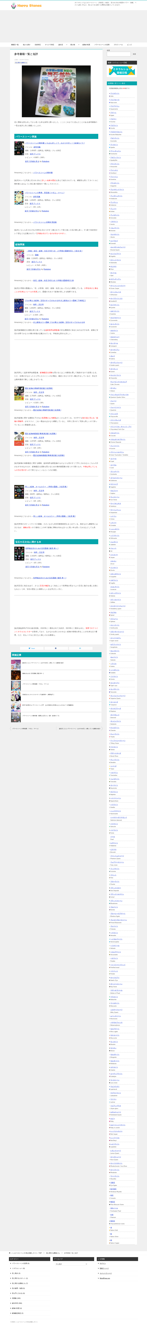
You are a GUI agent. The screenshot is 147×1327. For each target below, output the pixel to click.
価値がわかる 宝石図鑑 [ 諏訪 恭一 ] (33, 673)
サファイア (114, 484)
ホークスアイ (114, 977)
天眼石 (112, 1182)
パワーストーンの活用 (101, 45)
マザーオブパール (116, 990)
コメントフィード (106, 1273)
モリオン (113, 1048)
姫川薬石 (113, 1189)
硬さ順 (72, 45)
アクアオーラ (114, 100)
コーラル (113, 465)
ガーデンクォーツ (116, 362)
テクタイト (114, 747)
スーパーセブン (115, 638)
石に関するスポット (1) (20, 1278)
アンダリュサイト (116, 196)
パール (112, 836)
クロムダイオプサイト (117, 439)
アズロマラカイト (116, 132)
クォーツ (113, 401)
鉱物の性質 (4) (17, 1308)
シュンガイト (114, 529)
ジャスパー (114, 555)
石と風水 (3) (16, 1273)
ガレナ (112, 356)
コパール (113, 458)
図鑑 (37, 255)
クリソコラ (114, 414)
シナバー (113, 523)
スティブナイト (115, 593)
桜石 (111, 1195)
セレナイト (114, 657)
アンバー (113, 209)
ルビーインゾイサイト (117, 1125)
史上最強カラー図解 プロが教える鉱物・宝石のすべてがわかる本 (59, 322)
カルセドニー (114, 337)
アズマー (113, 119)
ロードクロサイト (116, 1163)
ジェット (113, 548)
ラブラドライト (115, 1093)
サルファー (114, 490)
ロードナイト (114, 1170)
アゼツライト (114, 138)
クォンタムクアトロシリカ (119, 394)
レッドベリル (114, 1138)
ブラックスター (115, 888)
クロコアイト (114, 433)
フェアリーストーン (117, 862)
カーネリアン (114, 350)
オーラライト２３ (116, 298)
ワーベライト (114, 1176)
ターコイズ (114, 702)
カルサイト (114, 330)
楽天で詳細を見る (32, 161)
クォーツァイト (115, 407)
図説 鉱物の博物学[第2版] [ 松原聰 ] (39, 388)
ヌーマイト (114, 785)
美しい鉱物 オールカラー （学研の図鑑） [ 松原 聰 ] (46, 487)
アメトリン (114, 177)
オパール (113, 273)
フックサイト (114, 868)
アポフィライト (115, 157)
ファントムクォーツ (117, 856)
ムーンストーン (115, 1016)
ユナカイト (114, 1067)
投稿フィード (104, 1268)
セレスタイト (114, 651)
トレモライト (114, 779)
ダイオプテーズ (115, 708)
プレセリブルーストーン (118, 920)
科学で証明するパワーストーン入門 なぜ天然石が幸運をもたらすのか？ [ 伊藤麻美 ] (48, 705)
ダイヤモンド (114, 715)
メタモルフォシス (116, 1022)
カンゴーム (114, 343)
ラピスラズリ (114, 1086)
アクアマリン (114, 106)
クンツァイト (114, 446)
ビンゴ (129, 45)
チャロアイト (114, 728)
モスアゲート (114, 1029)
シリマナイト (114, 535)
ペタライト (114, 958)
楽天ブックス (35, 154)
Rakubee (45, 161)
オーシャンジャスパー (117, 285)
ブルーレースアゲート (117, 913)
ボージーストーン (116, 984)
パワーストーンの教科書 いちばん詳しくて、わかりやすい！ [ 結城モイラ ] (54, 143)
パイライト (114, 830)
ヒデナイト (114, 843)
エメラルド (114, 241)
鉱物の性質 (86, 45)
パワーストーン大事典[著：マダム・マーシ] (35, 684)
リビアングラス (115, 1106)
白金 (111, 1214)
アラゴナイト (114, 183)
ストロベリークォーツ (117, 606)
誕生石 (60, 45)
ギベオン (113, 388)
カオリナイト (114, 311)
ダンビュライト (115, 721)
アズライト (114, 125)
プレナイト (114, 926)
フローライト (114, 881)
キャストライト (115, 375)
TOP (26, 1253)
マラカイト (114, 997)
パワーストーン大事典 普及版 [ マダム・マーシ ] (44, 193)
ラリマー (113, 1099)
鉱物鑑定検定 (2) (17, 1313)
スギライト (114, 580)
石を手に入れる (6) (18, 1293)
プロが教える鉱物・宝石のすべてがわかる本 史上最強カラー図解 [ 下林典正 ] (55, 300)
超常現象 (37, 147)
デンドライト (114, 760)
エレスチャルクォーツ (117, 247)
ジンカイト (114, 567)
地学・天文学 (38, 304)
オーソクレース (115, 292)
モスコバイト (114, 1035)
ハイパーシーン (115, 798)
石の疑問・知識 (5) (18, 1288)
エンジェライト (115, 253)
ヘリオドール (114, 945)
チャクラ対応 (49, 45)
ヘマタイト (114, 933)
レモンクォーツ (115, 1150)
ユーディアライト (116, 1074)
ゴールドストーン (116, 478)
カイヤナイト (114, 305)
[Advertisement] (73, 26)
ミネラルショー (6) (18, 1268)
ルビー (112, 1118)
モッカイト (114, 1041)
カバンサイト (114, 324)
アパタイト (114, 144)
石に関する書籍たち (21, 62)
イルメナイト (114, 228)
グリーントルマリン (117, 452)
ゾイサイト (114, 676)
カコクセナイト (115, 317)
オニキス (113, 266)
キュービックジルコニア (118, 382)
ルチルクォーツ (115, 1112)
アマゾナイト (114, 164)
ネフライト (114, 792)
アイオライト (114, 93)
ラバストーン (114, 1080)
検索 (108, 50)
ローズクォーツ (115, 1157)
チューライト (114, 734)
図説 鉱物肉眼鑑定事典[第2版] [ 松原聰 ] (40, 434)
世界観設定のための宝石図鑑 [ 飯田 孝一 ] (41, 548)
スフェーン (114, 619)
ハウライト (114, 804)
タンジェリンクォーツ (117, 696)
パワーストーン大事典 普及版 (45, 222)
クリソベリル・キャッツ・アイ (121, 426)
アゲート (113, 112)
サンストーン (114, 497)
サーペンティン (115, 510)
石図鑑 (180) (16, 1298)
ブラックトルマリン (117, 894)
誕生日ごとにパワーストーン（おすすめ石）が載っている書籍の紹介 (43, 663)
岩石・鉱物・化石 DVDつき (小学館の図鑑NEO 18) (53, 280)
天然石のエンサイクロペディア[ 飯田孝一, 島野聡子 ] (38, 694)
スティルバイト (115, 599)
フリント (113, 875)
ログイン (103, 1263)
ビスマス (113, 849)
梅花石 (112, 1202)
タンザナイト (114, 689)
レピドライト (114, 1144)
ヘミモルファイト (116, 939)
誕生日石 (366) (17, 1303)
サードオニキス (115, 503)
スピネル (113, 612)
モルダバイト (114, 1061)
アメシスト (114, 170)
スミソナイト (114, 625)
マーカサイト (114, 1003)
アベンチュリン (115, 151)
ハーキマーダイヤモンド (118, 817)
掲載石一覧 (15, 45)
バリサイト (114, 824)
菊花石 (112, 1221)
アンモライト (114, 215)
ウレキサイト (114, 234)
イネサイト (114, 221)
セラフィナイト (115, 644)
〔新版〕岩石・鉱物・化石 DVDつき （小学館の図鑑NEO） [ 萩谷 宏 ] (54, 251)
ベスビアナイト (115, 952)
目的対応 (38, 45)
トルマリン (114, 772)
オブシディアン (115, 279)
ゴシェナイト (114, 471)
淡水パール (114, 1208)
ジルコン (113, 561)
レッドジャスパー (116, 1131)
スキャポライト (115, 574)
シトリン (113, 516)
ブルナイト (114, 907)
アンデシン (114, 202)
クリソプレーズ (115, 420)
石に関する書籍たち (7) (20, 1283)
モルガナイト (114, 1054)
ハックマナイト (115, 811)
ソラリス (113, 663)
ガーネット (114, 369)
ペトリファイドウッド (117, 965)
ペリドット (114, 971)
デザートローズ (115, 753)
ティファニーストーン (117, 740)
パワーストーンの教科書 (43, 173)
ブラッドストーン (116, 901)
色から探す (26, 45)
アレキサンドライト (117, 189)
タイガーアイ (114, 683)
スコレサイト (114, 587)
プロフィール (118, 45)
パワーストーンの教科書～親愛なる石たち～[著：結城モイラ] (40, 715)
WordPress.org (105, 1278)
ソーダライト (114, 670)
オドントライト (115, 260)
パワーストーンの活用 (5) (20, 1263)
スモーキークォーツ (117, 631)
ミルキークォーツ (116, 1009)
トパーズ (113, 766)
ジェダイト (114, 542)
